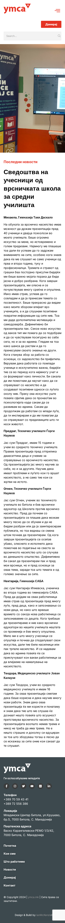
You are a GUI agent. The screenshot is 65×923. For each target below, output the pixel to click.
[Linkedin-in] (49, 786)
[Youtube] (32, 786)
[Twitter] (23, 786)
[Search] (59, 36)
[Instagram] (15, 786)
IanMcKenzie (48, 914)
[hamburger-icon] (57, 10)
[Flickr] (40, 786)
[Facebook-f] (6, 786)
